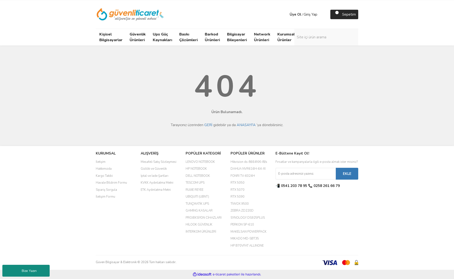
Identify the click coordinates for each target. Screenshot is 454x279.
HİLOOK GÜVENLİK (199, 224)
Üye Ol (295, 14)
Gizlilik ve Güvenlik (154, 169)
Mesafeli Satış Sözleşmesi (158, 162)
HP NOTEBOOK (196, 169)
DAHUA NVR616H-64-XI (248, 169)
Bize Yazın (29, 271)
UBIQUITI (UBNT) (197, 197)
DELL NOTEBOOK (198, 176)
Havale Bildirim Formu (111, 183)
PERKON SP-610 (242, 224)
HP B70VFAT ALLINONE (247, 246)
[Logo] (130, 14)
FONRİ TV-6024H (243, 176)
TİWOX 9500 (240, 204)
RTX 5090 (237, 197)
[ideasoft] (202, 274)
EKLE (347, 173)
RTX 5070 (237, 190)
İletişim (100, 162)
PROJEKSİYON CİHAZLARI (204, 218)
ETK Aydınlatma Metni (156, 190)
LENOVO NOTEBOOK (200, 162)
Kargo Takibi (104, 176)
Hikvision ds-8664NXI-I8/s (249, 162)
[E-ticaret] (226, 274)
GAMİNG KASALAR (199, 210)
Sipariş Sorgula (106, 190)
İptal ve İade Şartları (154, 176)
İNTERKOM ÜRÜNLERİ (201, 232)
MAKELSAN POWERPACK (248, 232)
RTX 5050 (237, 183)
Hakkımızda (104, 169)
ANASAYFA (246, 125)
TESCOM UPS (195, 183)
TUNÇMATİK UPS (197, 204)
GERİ (208, 125)
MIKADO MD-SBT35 (245, 238)
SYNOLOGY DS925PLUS (248, 218)
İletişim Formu (105, 197)
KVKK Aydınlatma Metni (157, 183)
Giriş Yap (310, 14)
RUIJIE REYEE (194, 190)
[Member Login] (285, 14)
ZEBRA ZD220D (242, 210)
